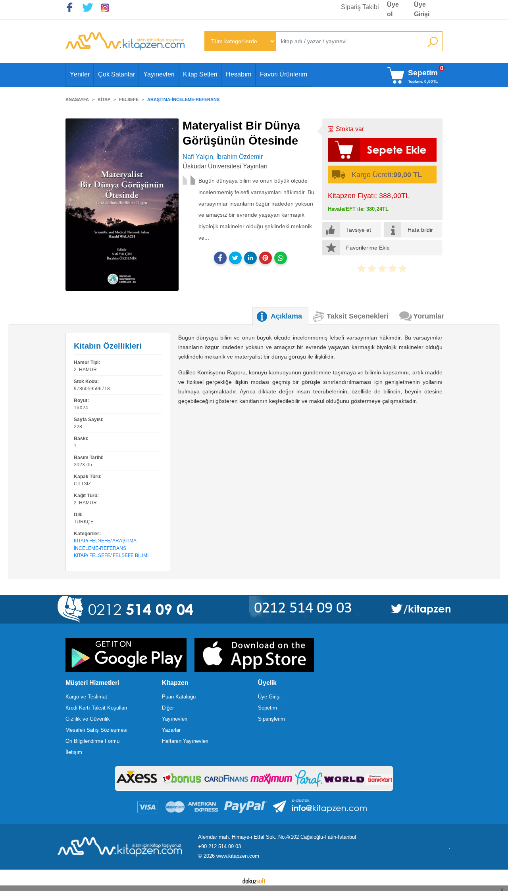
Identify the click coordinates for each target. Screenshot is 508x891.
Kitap (80, 541)
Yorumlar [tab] (428, 316)
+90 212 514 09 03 (219, 846)
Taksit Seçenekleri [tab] (358, 316)
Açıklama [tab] (286, 316)
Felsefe (99, 541)
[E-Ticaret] (254, 880)
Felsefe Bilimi (130, 555)
